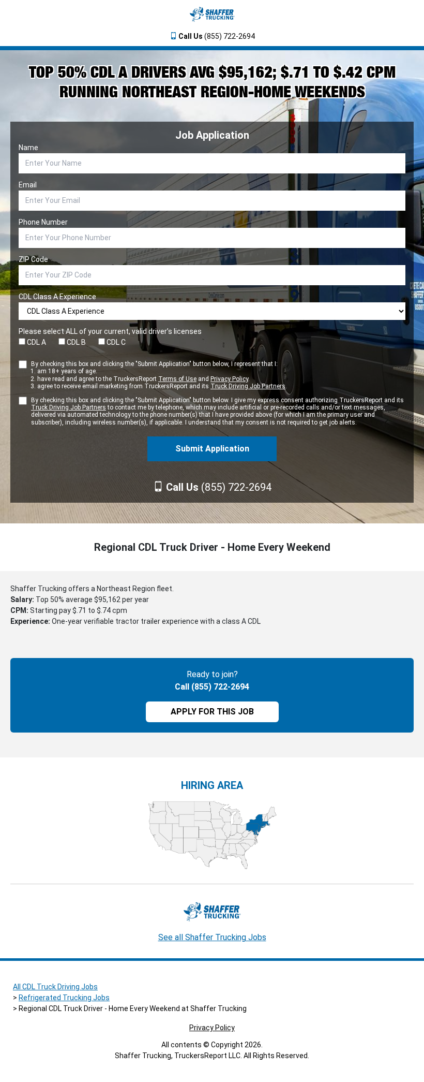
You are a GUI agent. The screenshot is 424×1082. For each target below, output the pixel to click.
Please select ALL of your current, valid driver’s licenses (110, 331)
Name (28, 147)
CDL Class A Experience (57, 297)
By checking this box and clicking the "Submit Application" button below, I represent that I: (159, 375)
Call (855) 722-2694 (212, 687)
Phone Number (43, 222)
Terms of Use (177, 379)
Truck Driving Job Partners (247, 386)
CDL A (35, 342)
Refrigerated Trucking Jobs (64, 997)
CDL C (115, 342)
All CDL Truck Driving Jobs (55, 987)
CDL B (75, 342)
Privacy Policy (229, 379)
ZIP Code (33, 259)
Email (28, 185)
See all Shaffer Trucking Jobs (212, 937)
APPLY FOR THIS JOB (212, 712)
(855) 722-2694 (216, 36)
